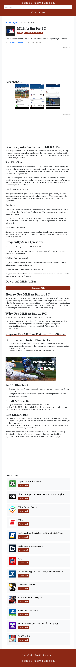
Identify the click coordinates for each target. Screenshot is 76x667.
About (33, 12)
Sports (16, 23)
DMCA (38, 655)
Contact (41, 12)
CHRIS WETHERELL (15, 42)
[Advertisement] (38, 62)
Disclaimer (48, 655)
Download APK (38, 288)
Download (23, 485)
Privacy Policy (28, 655)
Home (8, 23)
